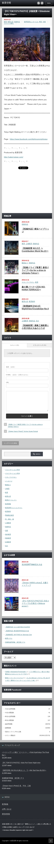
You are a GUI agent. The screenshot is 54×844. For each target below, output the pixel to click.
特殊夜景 (8, 538)
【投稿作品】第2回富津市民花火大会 (17, 631)
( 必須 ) (10, 367)
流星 (6, 530)
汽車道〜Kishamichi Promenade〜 (16, 671)
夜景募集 (5, 804)
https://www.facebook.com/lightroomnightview (28, 139)
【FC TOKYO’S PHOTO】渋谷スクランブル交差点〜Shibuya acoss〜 (35, 603)
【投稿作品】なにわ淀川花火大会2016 (17, 627)
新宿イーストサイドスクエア (14, 678)
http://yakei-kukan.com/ (13, 157)
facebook (42, 3)
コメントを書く (9, 23)
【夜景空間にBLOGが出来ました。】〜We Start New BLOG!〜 (24, 770)
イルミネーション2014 (12, 473)
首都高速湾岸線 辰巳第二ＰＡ (15, 642)
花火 (37, 321)
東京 (40, 22)
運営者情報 (6, 814)
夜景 (5, 22)
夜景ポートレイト (11, 500)
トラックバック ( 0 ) (39, 345)
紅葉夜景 (8, 542)
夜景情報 (8, 504)
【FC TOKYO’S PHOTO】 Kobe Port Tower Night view (21, 763)
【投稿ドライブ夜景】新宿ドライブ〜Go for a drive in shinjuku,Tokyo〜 (35, 270)
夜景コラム (8, 638)
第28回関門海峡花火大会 (32, 564)
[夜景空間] (13, 3)
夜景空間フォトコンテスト (13, 508)
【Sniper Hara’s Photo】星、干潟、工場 (16, 786)
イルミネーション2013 (12, 469)
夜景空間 (13, 840)
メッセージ (8, 481)
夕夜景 (7, 488)
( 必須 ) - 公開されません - (17, 375)
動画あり (25, 263)
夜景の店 (10, 22)
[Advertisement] (27, 192)
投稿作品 (17, 22)
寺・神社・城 (9, 519)
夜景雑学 (32, 301)
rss (38, 3)
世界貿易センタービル (31, 22)
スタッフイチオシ (28, 282)
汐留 (44, 22)
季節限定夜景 (9, 515)
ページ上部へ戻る (50, 840)
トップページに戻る (10, 443)
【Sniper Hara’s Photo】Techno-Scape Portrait (23, 431)
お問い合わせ (6, 809)
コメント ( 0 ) (14, 345)
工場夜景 (29, 244)
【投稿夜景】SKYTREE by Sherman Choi (18, 634)
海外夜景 (8, 534)
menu (49, 3)
